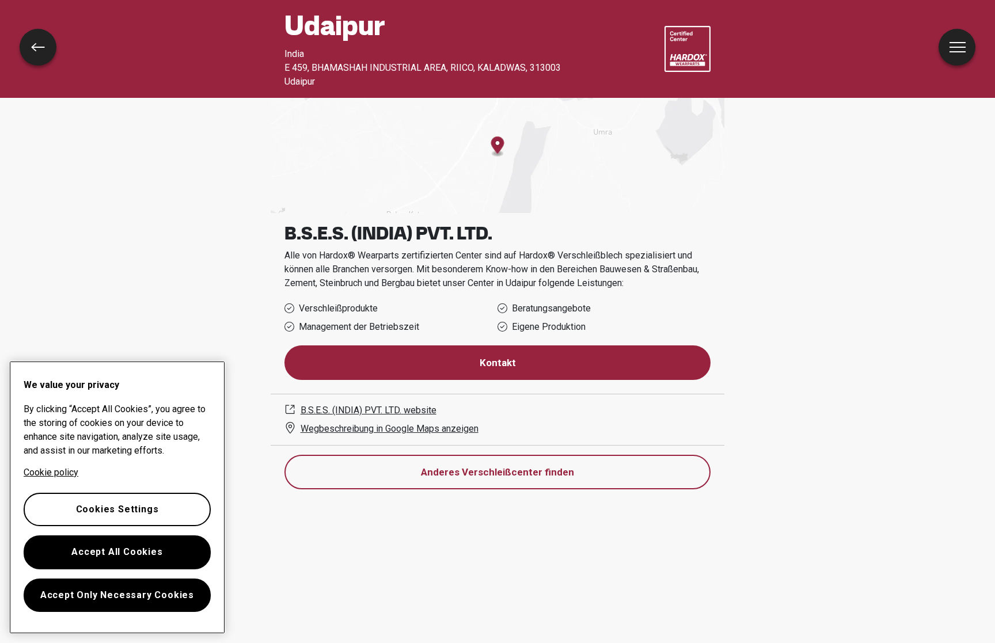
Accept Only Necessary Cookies (117, 594)
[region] (117, 497)
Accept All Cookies (116, 551)
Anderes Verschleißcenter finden (497, 472)
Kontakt (498, 362)
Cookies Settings (117, 509)
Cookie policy (51, 472)
